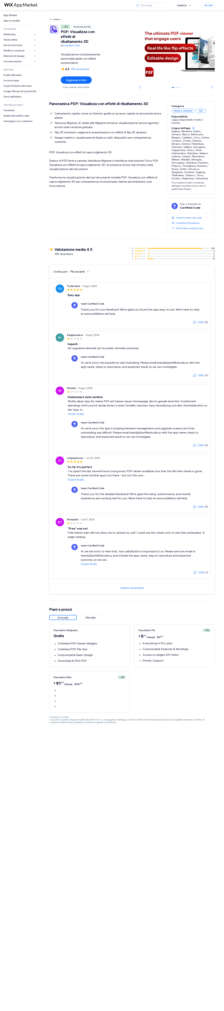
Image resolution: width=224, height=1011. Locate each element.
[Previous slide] (139, 87)
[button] (193, 128)
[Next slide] (212, 87)
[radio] (63, 617)
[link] (20, 15)
